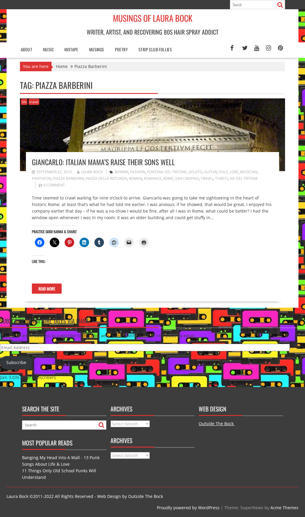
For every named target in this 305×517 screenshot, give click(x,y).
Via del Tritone (244, 178)
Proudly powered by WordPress (188, 507)
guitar (210, 171)
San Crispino (187, 178)
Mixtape (71, 49)
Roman (135, 178)
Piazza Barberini (68, 178)
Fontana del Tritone (167, 171)
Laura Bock (92, 171)
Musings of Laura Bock (152, 18)
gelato (195, 171)
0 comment (54, 185)
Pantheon (41, 178)
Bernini (121, 171)
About (26, 49)
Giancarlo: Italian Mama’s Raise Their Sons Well (103, 162)
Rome (168, 178)
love (234, 171)
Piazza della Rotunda (106, 178)
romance (152, 178)
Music (48, 49)
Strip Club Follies (155, 49)
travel (33, 102)
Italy (223, 171)
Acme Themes (284, 507)
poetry (121, 49)
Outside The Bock (217, 423)
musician (248, 171)
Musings (96, 49)
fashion (137, 171)
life (24, 102)
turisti (221, 178)
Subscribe (16, 362)
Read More (46, 289)
